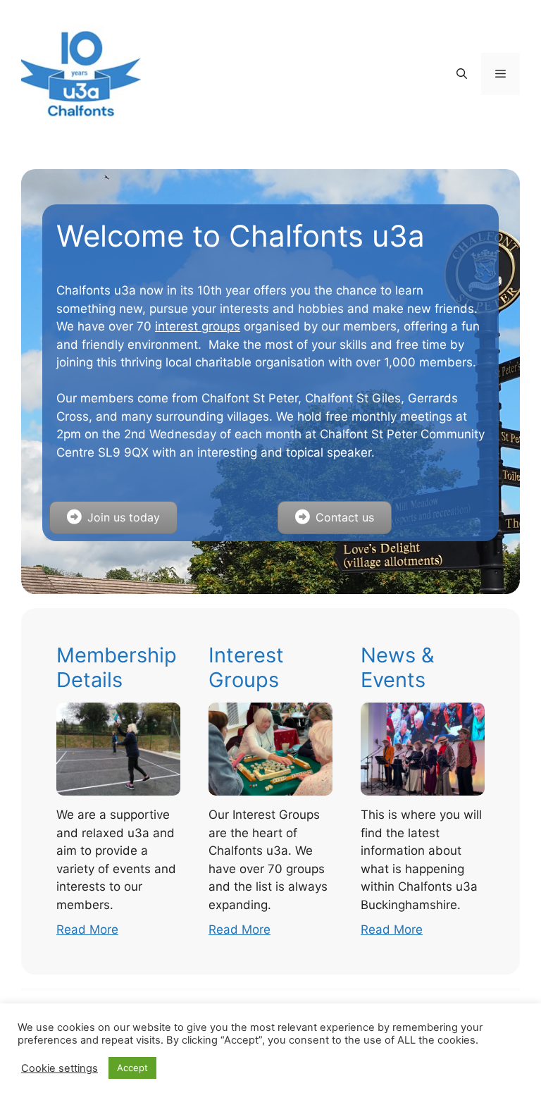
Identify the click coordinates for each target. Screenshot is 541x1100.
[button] (461, 74)
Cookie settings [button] (59, 1068)
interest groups (197, 326)
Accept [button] (132, 1067)
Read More (87, 929)
